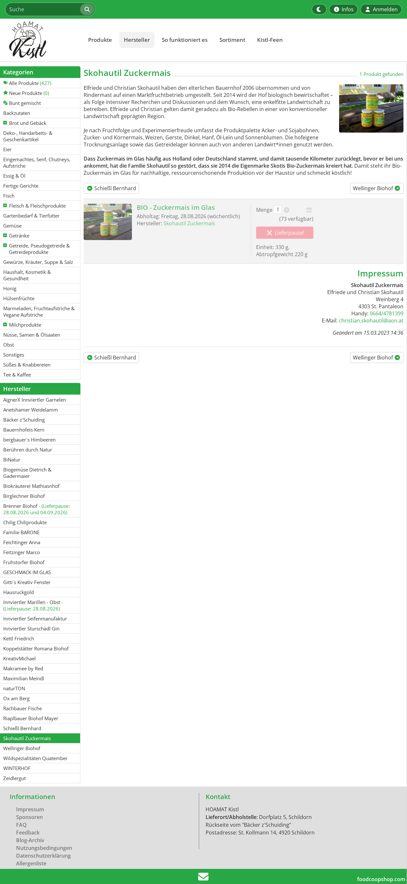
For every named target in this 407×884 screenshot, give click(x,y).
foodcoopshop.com (381, 879)
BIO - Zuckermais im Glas (176, 207)
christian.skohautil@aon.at (371, 320)
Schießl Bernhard (114, 188)
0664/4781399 (386, 313)
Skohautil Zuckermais (189, 223)
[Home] (40, 40)
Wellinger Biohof (373, 188)
